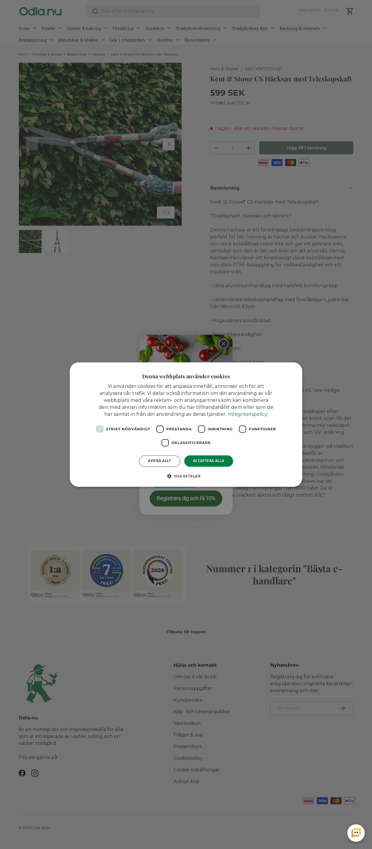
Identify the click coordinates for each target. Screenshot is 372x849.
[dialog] (186, 424)
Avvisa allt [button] (159, 460)
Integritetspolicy (248, 414)
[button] (186, 475)
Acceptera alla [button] (208, 460)
